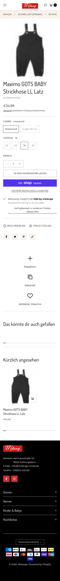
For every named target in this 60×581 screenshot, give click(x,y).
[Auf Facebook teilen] (6, 237)
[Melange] (30, 5)
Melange (23, 564)
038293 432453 (21, 470)
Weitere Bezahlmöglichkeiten (30, 191)
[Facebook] (6, 479)
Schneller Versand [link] (28, 14)
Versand (7, 110)
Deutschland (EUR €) (28, 542)
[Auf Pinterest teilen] (23, 237)
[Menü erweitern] (4, 5)
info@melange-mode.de (25, 466)
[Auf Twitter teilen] (15, 237)
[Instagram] (14, 479)
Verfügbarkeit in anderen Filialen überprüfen (32, 210)
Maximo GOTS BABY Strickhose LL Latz (15, 411)
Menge (7, 155)
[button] (45, 5)
